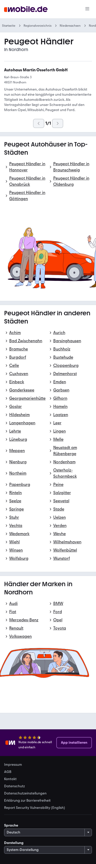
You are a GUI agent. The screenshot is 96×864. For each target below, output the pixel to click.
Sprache (11, 825)
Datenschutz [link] (14, 786)
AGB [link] (7, 772)
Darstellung (14, 843)
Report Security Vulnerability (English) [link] (34, 808)
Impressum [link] (13, 765)
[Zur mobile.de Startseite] (26, 9)
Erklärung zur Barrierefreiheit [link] (27, 801)
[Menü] (87, 9)
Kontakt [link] (10, 779)
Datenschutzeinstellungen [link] (25, 793)
